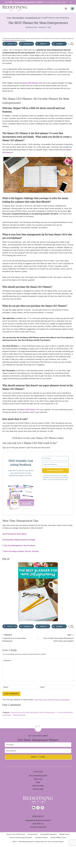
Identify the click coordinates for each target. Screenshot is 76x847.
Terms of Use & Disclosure (15, 834)
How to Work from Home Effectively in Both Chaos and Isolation (58, 638)
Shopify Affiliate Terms (58, 837)
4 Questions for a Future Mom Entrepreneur (14, 638)
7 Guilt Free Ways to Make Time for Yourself (20, 551)
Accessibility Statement (48, 834)
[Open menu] (72, 8)
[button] (20, 497)
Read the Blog (38, 786)
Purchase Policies (41, 837)
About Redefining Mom (38, 776)
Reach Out (38, 779)
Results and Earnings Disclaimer (21, 837)
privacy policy (10, 40)
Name (6, 687)
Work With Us (38, 824)
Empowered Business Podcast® (38, 820)
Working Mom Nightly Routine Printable (18, 540)
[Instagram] (42, 807)
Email (43, 687)
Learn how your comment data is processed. (52, 700)
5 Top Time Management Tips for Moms (18, 545)
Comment (7, 660)
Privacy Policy (33, 834)
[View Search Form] (66, 8)
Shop (38, 782)
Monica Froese (32, 27)
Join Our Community (38, 827)
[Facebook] (33, 807)
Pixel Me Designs (58, 841)
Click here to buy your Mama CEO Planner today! (38, 437)
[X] (38, 807)
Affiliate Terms (64, 834)
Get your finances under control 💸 (37, 2)
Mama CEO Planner (30, 83)
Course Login (38, 789)
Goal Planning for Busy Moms (14, 534)
